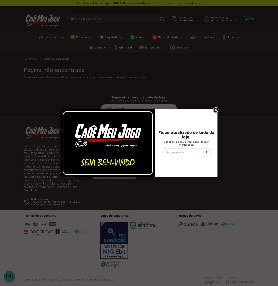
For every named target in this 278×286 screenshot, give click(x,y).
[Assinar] (206, 152)
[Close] (215, 110)
